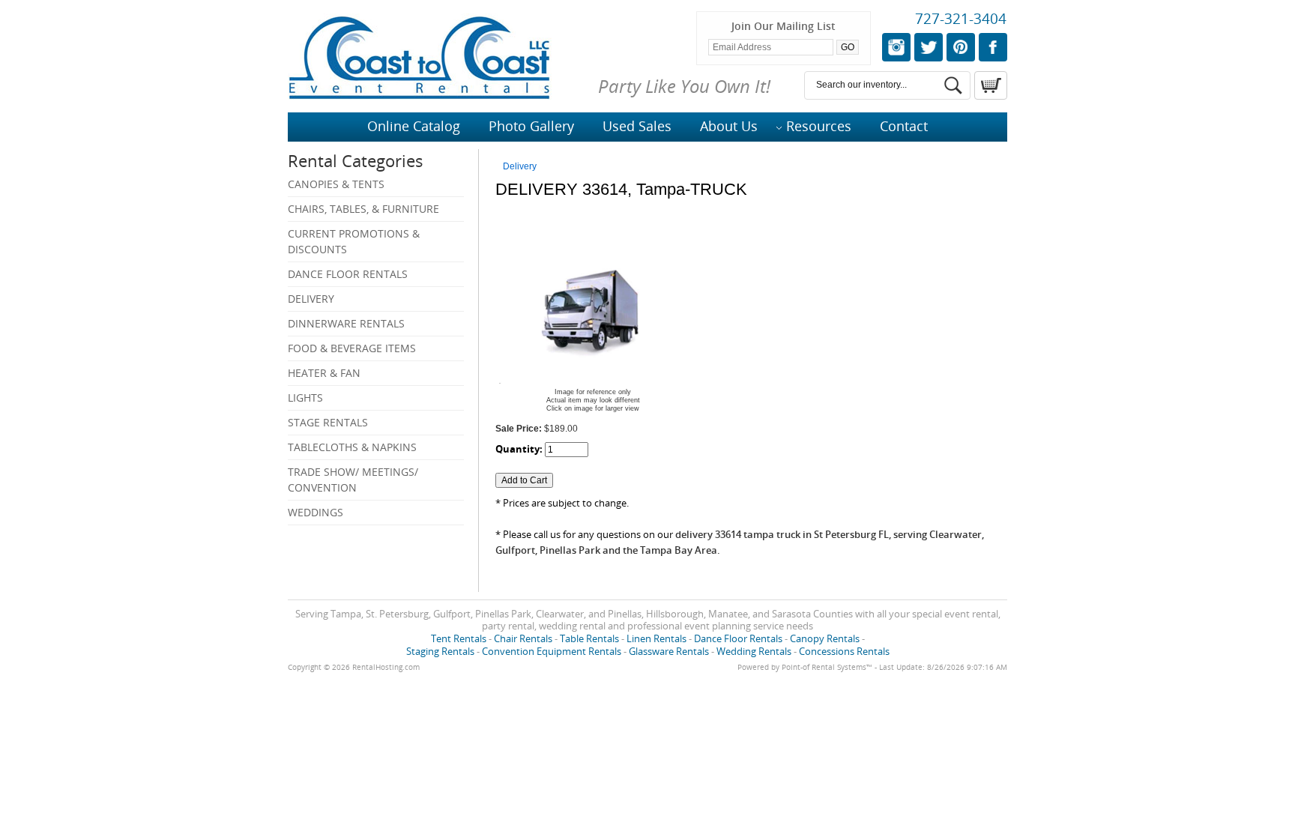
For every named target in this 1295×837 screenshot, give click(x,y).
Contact (904, 126)
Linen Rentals (656, 638)
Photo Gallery (531, 126)
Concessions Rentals (844, 651)
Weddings (315, 512)
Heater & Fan (324, 373)
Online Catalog (413, 126)
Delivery (311, 298)
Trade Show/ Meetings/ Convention (353, 480)
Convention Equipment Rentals (551, 651)
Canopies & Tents (336, 184)
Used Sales (637, 126)
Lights (305, 397)
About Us (729, 126)
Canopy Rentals (825, 638)
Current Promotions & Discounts (354, 241)
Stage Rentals (328, 422)
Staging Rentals (440, 651)
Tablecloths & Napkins (352, 447)
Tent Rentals (458, 638)
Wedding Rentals (753, 651)
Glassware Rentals (669, 651)
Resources (818, 126)
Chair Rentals (523, 638)
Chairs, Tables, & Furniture (363, 209)
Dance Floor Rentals (348, 274)
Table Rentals (589, 638)
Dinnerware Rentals (346, 323)
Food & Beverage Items (352, 348)
